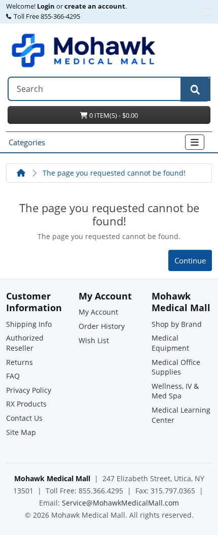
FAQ (13, 376)
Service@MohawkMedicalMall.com (120, 503)
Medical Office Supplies (176, 367)
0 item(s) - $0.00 (113, 115)
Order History (102, 326)
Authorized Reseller (25, 343)
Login (45, 7)
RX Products (26, 404)
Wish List (94, 340)
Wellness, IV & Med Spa (175, 391)
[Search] (195, 89)
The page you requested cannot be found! (114, 173)
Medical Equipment (170, 343)
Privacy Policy (28, 390)
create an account (94, 7)
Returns (19, 362)
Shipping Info (29, 324)
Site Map (21, 432)
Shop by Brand (177, 324)
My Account (98, 312)
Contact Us (24, 418)
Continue (190, 260)
